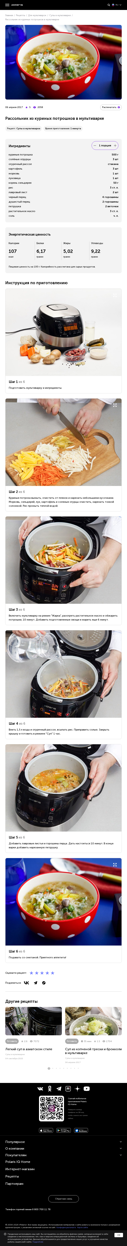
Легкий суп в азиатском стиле (28, 1049)
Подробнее (37, 1242)
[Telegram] (35, 983)
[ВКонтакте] (26, 982)
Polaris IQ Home (17, 1162)
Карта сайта (82, 1227)
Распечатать (109, 107)
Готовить (12, 1041)
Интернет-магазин (20, 1169)
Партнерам (14, 1184)
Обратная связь (63, 1198)
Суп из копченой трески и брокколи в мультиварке (93, 1051)
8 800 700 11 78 (41, 1209)
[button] (49, 1068)
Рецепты (12, 1176)
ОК (118, 1235)
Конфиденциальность (66, 1227)
